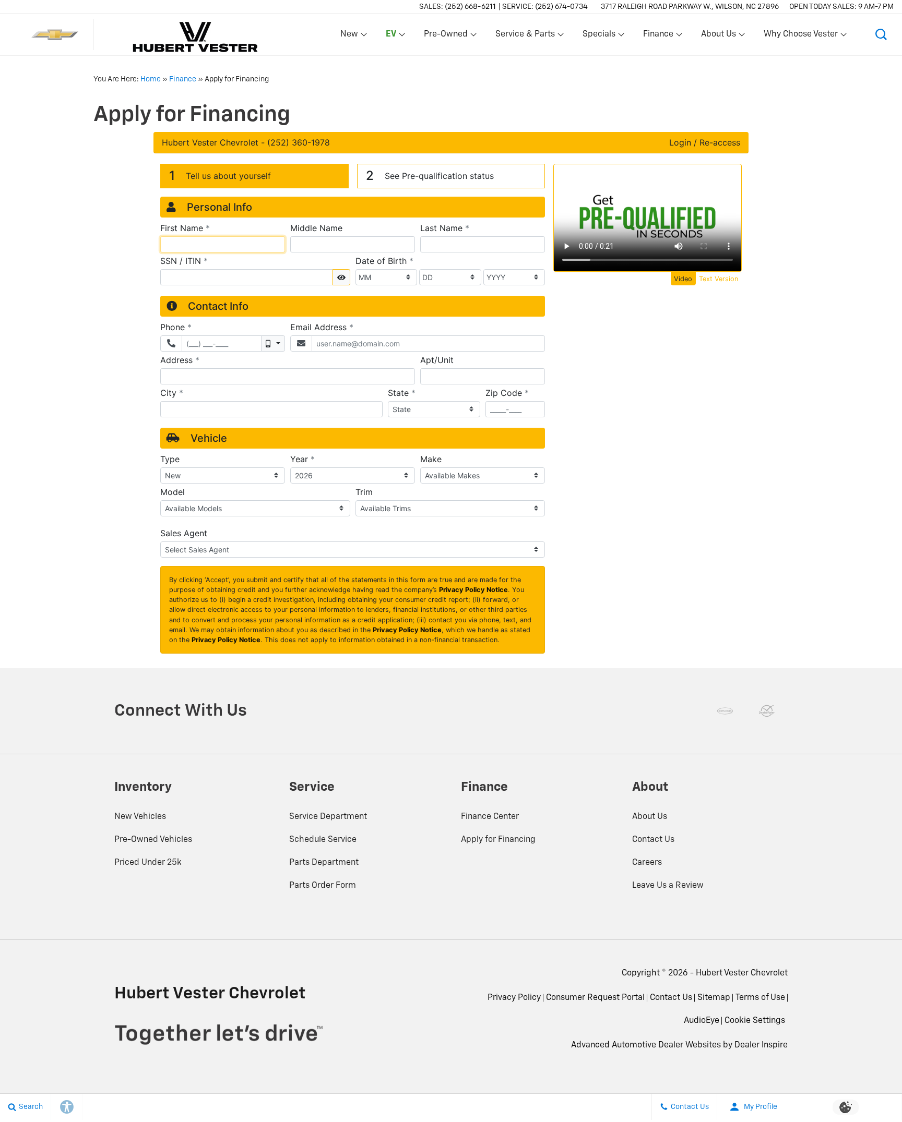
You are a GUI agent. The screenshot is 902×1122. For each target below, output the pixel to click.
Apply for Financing (498, 840)
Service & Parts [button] (525, 36)
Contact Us (653, 840)
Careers (647, 863)
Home (150, 79)
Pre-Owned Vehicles (153, 840)
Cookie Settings (755, 1021)
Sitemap (713, 998)
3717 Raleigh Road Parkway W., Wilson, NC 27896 (690, 6)
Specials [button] (598, 36)
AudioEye (701, 1021)
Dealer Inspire (761, 1045)
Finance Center (490, 817)
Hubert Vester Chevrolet (742, 973)
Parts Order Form (322, 886)
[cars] (725, 710)
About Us (649, 817)
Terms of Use (760, 998)
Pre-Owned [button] (445, 36)
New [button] (351, 36)
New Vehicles (140, 817)
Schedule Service (323, 840)
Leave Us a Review (668, 886)
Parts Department (324, 863)
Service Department (328, 817)
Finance (182, 79)
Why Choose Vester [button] (800, 36)
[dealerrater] (766, 710)
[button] (389, 34)
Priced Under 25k (148, 863)
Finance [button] (658, 36)
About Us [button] (718, 36)
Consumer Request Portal (595, 998)
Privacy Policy (514, 998)
